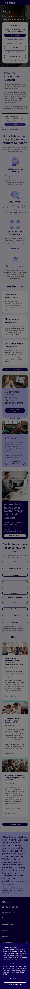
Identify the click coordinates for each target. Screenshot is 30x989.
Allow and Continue (15, 984)
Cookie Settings (15, 979)
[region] (15, 966)
